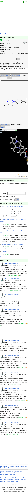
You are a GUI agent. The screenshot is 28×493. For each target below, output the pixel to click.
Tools (2, 467)
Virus (9, 467)
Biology (6, 466)
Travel (13, 481)
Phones (8, 481)
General (12, 466)
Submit (17, 199)
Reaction (24, 466)
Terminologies (18, 472)
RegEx (17, 479)
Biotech (2, 481)
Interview (3, 472)
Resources (10, 472)
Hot (6, 471)
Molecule (8, 34)
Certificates (10, 479)
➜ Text (9, 78)
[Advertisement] (14, 18)
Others (2, 474)
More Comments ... (5, 257)
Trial (5, 467)
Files (5, 479)
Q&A (25, 479)
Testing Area (5, 251)
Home (2, 34)
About (9, 471)
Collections (15, 471)
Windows (18, 477)
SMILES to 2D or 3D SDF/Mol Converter (13, 206)
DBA (13, 477)
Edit (18, 59)
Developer (8, 477)
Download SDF (5, 75)
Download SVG (15, 75)
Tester (2, 477)
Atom (2, 466)
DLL (1, 479)
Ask (13, 474)
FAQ (21, 471)
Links (21, 479)
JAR (23, 477)
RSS (6, 474)
